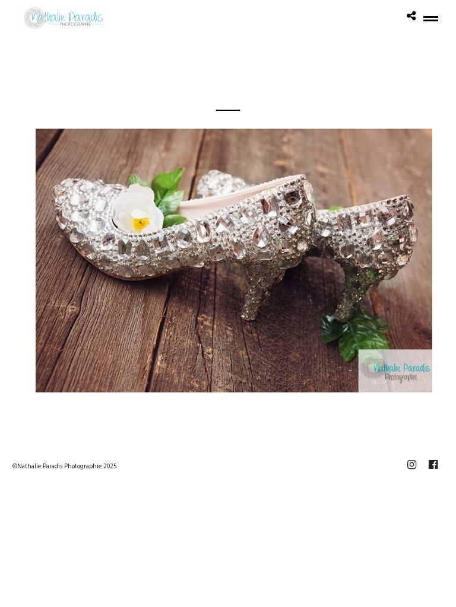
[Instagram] (411, 465)
